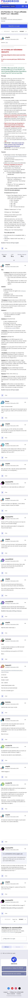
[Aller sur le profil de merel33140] (2, 560)
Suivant (22, 31)
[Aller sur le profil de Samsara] (2, 640)
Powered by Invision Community (14, 995)
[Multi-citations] (2, 248)
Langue (6, 992)
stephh (5, 18)
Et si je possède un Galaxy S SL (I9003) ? (13, 968)
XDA (7, 42)
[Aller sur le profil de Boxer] (2, 402)
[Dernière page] (26, 31)
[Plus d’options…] (25, 38)
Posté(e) (12, 39)
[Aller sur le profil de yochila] (2, 719)
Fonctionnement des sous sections (12, 973)
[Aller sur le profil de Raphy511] (2, 666)
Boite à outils (12, 328)
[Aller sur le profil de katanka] (2, 703)
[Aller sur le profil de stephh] (2, 38)
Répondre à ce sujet (14, 26)
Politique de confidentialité (16, 992)
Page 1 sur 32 (15, 31)
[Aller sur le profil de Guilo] (2, 444)
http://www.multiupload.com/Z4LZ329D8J (16, 156)
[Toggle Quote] (3, 853)
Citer (6, 248)
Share (7, 947)
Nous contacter (11, 993)
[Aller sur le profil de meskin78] (2, 746)
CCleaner (23, 290)
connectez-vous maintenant (8, 932)
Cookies (19, 993)
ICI (17, 373)
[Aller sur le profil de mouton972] (2, 483)
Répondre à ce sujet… (10, 938)
